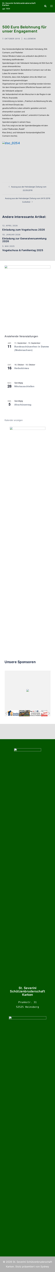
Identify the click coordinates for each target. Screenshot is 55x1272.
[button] (45, 6)
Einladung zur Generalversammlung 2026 (24, 240)
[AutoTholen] (46, 713)
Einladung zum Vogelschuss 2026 (23, 229)
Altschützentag (22, 404)
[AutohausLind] (35, 713)
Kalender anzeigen (14, 420)
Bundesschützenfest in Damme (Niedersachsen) (31, 348)
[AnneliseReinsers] (13, 713)
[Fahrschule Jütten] (24, 713)
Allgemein (30, 38)
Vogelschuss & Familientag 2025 (22, 250)
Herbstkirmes (21, 368)
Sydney (44, 1266)
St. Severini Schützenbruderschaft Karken (19, 4)
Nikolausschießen (24, 386)
